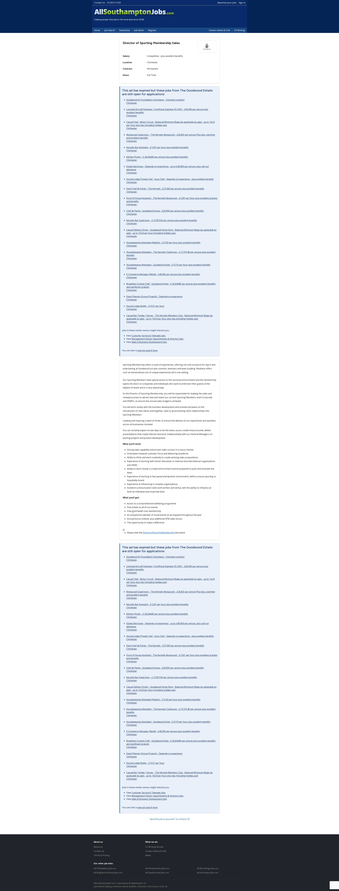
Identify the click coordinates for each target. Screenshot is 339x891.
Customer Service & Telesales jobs (148, 335)
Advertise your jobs (227, 2)
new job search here (147, 350)
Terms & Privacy (102, 855)
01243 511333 (114, 2)
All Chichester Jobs (105, 868)
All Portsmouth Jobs (157, 868)
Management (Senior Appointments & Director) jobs (157, 338)
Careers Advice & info (155, 851)
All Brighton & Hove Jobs (108, 872)
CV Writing (239, 30)
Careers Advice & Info (219, 30)
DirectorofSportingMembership (159, 532)
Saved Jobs (124, 30)
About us (98, 846)
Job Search (109, 30)
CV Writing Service (154, 846)
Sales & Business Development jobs (149, 342)
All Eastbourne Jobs (157, 872)
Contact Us (99, 2)
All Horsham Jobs (207, 872)
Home (97, 30)
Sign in (242, 2)
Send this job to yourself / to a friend (168, 819)
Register (152, 30)
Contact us (99, 851)
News (148, 855)
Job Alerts (139, 30)
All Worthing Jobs (207, 868)
